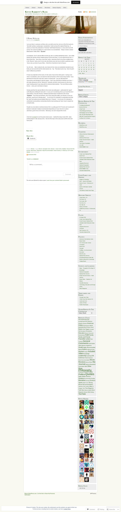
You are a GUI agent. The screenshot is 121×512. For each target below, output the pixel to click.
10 (88, 65)
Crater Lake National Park (85, 154)
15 (84, 67)
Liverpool (82, 228)
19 (93, 67)
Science (92, 380)
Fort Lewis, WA (83, 201)
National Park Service (84, 166)
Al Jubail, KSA (83, 217)
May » (83, 73)
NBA (86, 366)
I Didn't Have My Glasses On (86, 299)
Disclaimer (83, 331)
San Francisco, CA (84, 230)
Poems (40, 7)
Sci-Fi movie (70, 150)
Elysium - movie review (56, 148)
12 (93, 65)
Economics (89, 331)
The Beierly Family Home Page (87, 190)
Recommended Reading (89, 378)
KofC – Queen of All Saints (86, 181)
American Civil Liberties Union (86, 239)
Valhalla (28, 152)
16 (86, 67)
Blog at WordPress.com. (31, 493)
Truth (79, 390)
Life (92, 355)
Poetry (90, 372)
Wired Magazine (83, 288)
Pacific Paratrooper (84, 304)
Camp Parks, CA (83, 197)
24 (88, 69)
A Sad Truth (82, 109)
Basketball (81, 327)
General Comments (84, 342)
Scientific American (84, 283)
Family (91, 335)
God (90, 343)
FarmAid (81, 248)
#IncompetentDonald (83, 319)
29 (84, 71)
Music (90, 362)
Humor (81, 351)
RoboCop (65, 150)
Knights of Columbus (84, 179)
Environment (81, 335)
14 (81, 67)
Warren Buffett (88, 390)
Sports (80, 382)
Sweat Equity (57, 7)
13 (79, 67)
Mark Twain (85, 357)
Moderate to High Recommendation (45, 150)
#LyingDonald (81, 321)
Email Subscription (85, 37)
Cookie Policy (67, 509)
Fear (91, 339)
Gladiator (64, 148)
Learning (88, 355)
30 (86, 71)
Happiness (89, 345)
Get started (76, 2)
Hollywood (89, 349)
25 (91, 69)
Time (84, 388)
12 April (34, 117)
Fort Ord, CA (82, 203)
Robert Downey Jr (58, 150)
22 (84, 69)
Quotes (89, 374)
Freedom (80, 341)
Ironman (28, 150)
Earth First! (82, 155)
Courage (92, 329)
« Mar (79, 73)
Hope (93, 349)
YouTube (82, 394)
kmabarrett (36, 40)
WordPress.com (83, 125)
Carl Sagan (86, 329)
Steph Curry (85, 382)
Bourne (40, 148)
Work (89, 392)
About (33, 7)
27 (79, 71)
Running (88, 380)
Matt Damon (33, 150)
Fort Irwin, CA (83, 199)
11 (91, 65)
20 (79, 69)
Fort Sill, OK (82, 204)
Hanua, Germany (83, 206)
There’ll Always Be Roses (85, 110)
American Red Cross (84, 137)
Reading (81, 378)
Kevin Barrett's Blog (36, 11)
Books (80, 329)
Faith (87, 335)
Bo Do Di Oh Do (83, 107)
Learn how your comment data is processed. (58, 180)
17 (88, 67)
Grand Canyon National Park (86, 157)
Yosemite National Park (85, 170)
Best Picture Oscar (89, 327)
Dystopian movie (46, 148)
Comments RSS (32, 154)
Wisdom (86, 392)
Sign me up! (82, 49)
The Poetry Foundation (85, 143)
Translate (90, 81)
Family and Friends (84, 337)
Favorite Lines (84, 339)
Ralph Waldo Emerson (84, 376)
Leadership (82, 356)
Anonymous (86, 325)
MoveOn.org (82, 253)
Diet (79, 331)
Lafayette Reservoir (84, 163)
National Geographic (84, 165)
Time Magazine (89, 388)
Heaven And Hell (70, 148)
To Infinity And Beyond (85, 105)
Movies (32, 148)
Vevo (82, 390)
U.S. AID (81, 145)
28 (81, 71)
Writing (92, 392)
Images (86, 351)
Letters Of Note (83, 302)
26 (93, 69)
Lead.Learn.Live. (83, 301)
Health (80, 347)
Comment (68, 174)
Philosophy (85, 370)
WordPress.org (83, 127)
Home (27, 7)
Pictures (80, 372)
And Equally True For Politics (86, 112)
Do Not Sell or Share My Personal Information (40, 494)
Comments (93, 12)
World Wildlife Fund (84, 146)
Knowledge (86, 353)
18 (91, 67)
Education (81, 333)
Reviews (47, 7)
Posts (86, 12)
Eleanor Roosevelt (89, 333)
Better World (82, 241)
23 (86, 69)
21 (81, 69)
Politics (81, 374)
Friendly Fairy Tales (84, 297)
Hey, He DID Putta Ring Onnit (86, 114)
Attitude (91, 325)
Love (80, 358)
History (84, 349)
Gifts (64, 7)
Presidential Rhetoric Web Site (86, 257)
